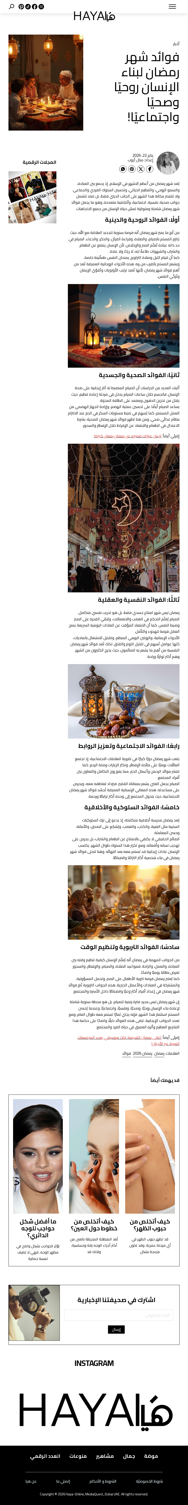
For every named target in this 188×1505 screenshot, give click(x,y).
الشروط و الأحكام (103, 1481)
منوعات (78, 1456)
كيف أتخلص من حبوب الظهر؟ (150, 1225)
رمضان (159, 1053)
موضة (151, 1456)
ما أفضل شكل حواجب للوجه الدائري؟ (38, 1228)
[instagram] (40, 6)
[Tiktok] (27, 6)
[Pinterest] (131, 169)
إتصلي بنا (63, 1481)
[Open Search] (11, 6)
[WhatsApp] (122, 169)
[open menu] (152, 7)
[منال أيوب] (168, 163)
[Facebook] (149, 169)
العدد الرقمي (45, 1456)
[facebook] (34, 6)
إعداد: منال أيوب (140, 160)
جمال (129, 1456)
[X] (20, 6)
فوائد (126, 1053)
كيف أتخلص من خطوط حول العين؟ (94, 1225)
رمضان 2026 (142, 1053)
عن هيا (31, 1481)
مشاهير (105, 1456)
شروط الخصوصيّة (149, 1481)
